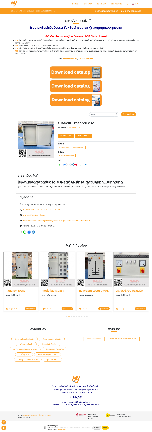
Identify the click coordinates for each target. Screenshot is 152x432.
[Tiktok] (77, 397)
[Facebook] (29, 232)
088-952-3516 (42, 210)
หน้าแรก (75, 4)
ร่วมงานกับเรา (116, 4)
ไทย (136, 4)
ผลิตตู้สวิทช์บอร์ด (26, 344)
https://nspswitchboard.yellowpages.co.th (41, 220)
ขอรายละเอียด (65, 135)
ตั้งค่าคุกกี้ (97, 428)
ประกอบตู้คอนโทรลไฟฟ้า (55, 349)
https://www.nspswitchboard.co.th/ (76, 220)
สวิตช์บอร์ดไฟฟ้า (64, 147)
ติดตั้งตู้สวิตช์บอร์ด (49, 344)
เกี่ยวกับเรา (88, 4)
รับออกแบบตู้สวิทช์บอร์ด (66, 156)
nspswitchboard (73, 127)
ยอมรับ (105, 428)
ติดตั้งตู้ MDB (24, 354)
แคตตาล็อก (101, 4)
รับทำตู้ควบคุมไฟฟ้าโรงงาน (28, 359)
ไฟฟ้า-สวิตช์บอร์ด (78, 147)
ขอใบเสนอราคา (83, 135)
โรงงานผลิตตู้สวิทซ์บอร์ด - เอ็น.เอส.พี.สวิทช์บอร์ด (37, 415)
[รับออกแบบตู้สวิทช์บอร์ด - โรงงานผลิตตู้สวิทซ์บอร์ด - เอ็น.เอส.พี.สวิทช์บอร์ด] (36, 139)
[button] (66, 316)
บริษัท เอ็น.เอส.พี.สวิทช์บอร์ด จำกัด (123, 339)
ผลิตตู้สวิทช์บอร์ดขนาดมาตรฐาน (24, 349)
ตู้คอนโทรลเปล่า (52, 359)
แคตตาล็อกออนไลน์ (26, 11)
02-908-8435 (70, 58)
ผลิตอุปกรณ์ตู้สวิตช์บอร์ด (47, 354)
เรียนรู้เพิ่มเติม (62, 430)
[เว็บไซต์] (33, 232)
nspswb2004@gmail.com (34, 215)
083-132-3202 (86, 58)
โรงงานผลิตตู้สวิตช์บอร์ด (24, 339)
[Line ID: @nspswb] (25, 232)
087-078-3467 (55, 210)
